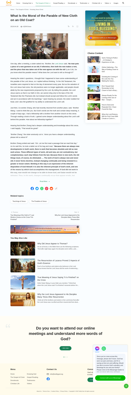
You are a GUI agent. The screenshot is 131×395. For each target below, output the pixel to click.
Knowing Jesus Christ (36, 9)
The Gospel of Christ (42, 3)
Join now (65, 348)
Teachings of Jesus (19, 201)
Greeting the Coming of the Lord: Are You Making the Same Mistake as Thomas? (109, 79)
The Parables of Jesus (39, 201)
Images (116, 3)
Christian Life (96, 3)
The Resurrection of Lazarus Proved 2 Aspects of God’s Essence (58, 261)
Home (18, 3)
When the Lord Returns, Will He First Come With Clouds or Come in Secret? (110, 116)
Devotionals (71, 3)
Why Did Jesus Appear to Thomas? (52, 244)
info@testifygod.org (56, 374)
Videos (107, 3)
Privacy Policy (64, 391)
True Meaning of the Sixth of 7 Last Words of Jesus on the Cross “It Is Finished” (22, 217)
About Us (39, 391)
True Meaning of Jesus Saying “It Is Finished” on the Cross (58, 278)
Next (125, 341)
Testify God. (82, 391)
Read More (43, 181)
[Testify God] (10, 3)
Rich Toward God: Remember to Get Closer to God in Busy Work (109, 88)
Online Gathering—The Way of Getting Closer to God (110, 69)
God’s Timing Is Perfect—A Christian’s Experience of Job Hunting (109, 60)
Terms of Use (46, 391)
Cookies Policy (55, 391)
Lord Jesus (59, 64)
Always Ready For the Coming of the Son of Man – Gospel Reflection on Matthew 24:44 (109, 98)
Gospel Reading (58, 3)
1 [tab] (63, 357)
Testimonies (83, 3)
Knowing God (27, 3)
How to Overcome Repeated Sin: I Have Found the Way (109, 107)
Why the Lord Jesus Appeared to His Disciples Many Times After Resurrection (67, 217)
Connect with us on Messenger (110, 378)
